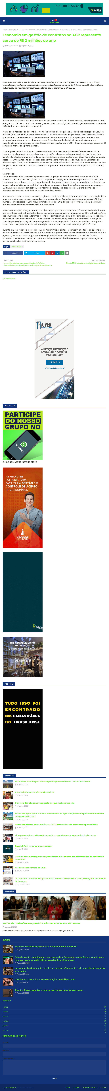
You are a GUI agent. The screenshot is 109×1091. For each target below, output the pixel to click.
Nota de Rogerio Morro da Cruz (30, 867)
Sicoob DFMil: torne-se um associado (33, 846)
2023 (55, 1016)
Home (67, 1087)
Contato (103, 1087)
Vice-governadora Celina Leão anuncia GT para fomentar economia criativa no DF (55, 835)
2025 (55, 1026)
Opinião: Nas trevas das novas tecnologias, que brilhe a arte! (45, 979)
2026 (55, 1030)
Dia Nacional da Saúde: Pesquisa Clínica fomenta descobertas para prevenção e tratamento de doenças (60, 880)
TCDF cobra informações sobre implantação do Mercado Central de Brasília (52, 781)
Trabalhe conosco (89, 1087)
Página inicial (8, 30)
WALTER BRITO (21, 30)
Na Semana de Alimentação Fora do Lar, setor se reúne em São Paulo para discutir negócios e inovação (60, 969)
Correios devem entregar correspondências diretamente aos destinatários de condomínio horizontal (59, 858)
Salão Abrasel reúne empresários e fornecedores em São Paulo (41, 923)
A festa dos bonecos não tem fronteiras (34, 792)
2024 (55, 1021)
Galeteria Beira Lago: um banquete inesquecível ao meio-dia (44, 803)
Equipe (76, 1087)
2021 (55, 1007)
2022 (55, 1012)
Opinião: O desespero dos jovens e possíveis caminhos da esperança (48, 990)
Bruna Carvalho (11, 46)
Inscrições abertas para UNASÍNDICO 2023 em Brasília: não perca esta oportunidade (56, 824)
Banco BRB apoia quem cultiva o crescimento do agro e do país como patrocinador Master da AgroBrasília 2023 (59, 815)
